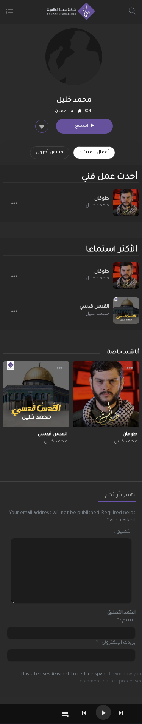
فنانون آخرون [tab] (49, 152)
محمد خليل (97, 205)
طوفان (101, 199)
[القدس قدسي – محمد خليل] (126, 310)
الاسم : (128, 620)
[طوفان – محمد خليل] (126, 202)
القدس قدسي (94, 307)
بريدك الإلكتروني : (117, 642)
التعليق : (123, 532)
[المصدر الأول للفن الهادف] (69, 11)
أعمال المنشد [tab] (94, 152)
